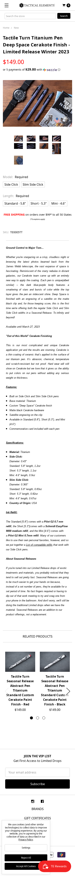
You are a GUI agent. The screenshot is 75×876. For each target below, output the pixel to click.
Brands (38, 809)
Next (68, 103)
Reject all (26, 857)
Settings (26, 847)
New (16, 27)
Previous (7, 103)
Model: (15, 177)
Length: (16, 196)
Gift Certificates (37, 818)
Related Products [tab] (37, 636)
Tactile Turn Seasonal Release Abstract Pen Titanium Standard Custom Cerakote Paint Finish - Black (55, 690)
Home (6, 27)
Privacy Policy (25, 839)
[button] (37, 70)
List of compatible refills (39, 544)
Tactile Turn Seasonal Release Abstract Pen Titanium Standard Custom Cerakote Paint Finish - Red (20, 690)
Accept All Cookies (26, 866)
